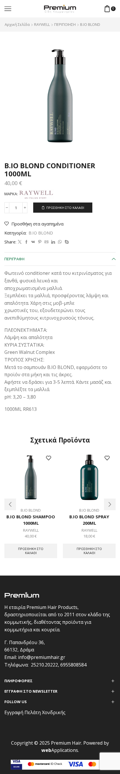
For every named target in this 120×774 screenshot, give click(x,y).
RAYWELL (42, 24)
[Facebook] (26, 242)
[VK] (33, 242)
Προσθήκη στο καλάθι (65, 207)
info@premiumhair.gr (41, 657)
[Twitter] (19, 242)
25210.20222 (44, 665)
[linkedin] (53, 242)
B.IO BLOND (90, 24)
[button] (10, 504)
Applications (59, 750)
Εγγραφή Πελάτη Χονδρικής (35, 712)
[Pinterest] (39, 242)
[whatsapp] (60, 242)
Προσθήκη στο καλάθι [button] (30, 551)
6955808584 (73, 665)
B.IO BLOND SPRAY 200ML (89, 520)
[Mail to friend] (46, 242)
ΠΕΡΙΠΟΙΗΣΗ (65, 24)
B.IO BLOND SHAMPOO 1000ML (30, 520)
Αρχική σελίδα (17, 24)
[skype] (66, 242)
